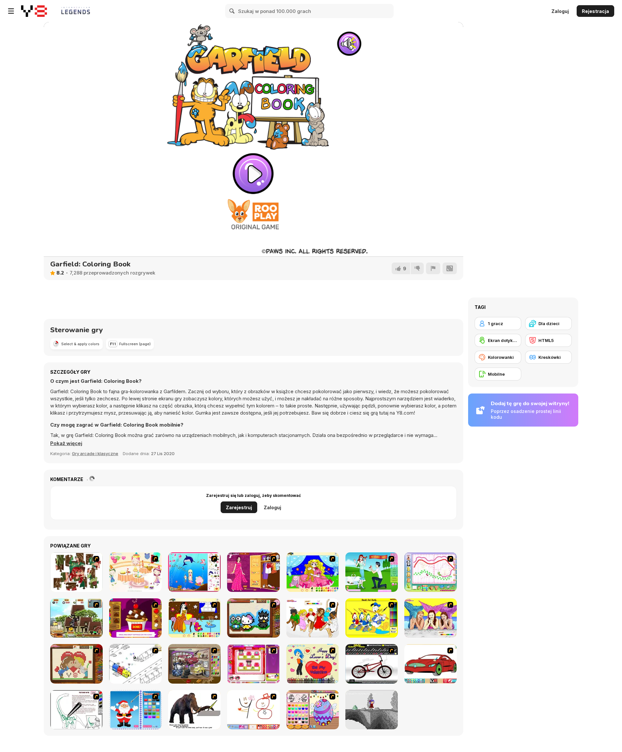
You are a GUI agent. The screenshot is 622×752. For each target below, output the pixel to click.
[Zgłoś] (433, 268)
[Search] (232, 11)
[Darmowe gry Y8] (34, 11)
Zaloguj (560, 11)
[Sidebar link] (11, 11)
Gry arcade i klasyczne (95, 453)
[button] (66, 443)
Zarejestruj (239, 507)
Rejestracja (595, 11)
